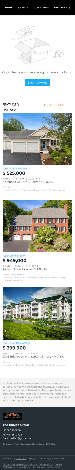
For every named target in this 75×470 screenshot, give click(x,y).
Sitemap (41, 467)
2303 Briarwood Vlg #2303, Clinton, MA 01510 (33, 356)
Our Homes (41, 7)
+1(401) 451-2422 (12, 434)
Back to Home (38, 82)
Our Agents (62, 7)
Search (23, 7)
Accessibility (53, 467)
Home (9, 7)
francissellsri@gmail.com (18, 438)
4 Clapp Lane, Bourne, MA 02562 (25, 269)
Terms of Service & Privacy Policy (20, 464)
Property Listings (26, 467)
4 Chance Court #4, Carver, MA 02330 (29, 181)
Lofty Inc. (21, 458)
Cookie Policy (46, 464)
